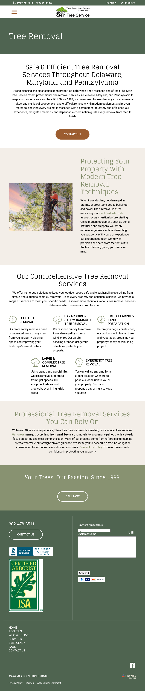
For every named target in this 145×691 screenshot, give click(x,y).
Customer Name (87, 533)
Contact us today (90, 447)
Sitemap (30, 683)
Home (13, 627)
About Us (15, 631)
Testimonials (127, 2)
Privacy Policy (15, 683)
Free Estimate (44, 2)
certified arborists (111, 213)
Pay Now (111, 2)
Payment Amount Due (90, 524)
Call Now (73, 496)
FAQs (12, 646)
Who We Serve (19, 635)
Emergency (17, 643)
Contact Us (72, 134)
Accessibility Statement (49, 683)
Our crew (18, 434)
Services (15, 639)
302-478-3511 (25, 2)
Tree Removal (36, 36)
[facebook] (132, 665)
